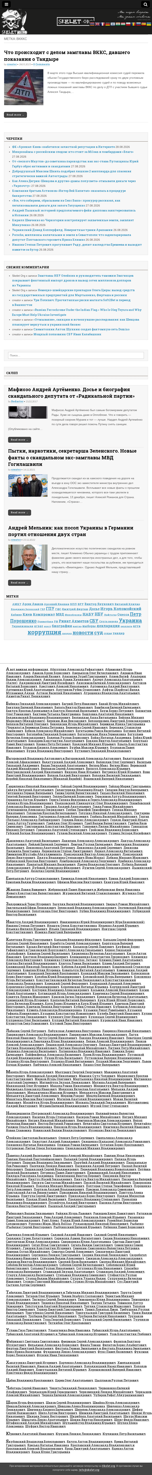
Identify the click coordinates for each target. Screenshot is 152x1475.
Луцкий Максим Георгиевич (118, 1061)
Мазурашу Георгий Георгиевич (79, 1072)
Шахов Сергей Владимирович (68, 1402)
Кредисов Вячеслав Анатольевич (122, 997)
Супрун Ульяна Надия (88, 1278)
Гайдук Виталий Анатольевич (30, 790)
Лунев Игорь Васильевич (63, 1058)
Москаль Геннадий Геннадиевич (100, 1102)
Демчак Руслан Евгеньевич (92, 844)
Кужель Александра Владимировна (54, 1010)
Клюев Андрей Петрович (121, 963)
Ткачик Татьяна (103, 1303)
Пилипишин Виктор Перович (78, 1176)
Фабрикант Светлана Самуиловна (32, 1341)
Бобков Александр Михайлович (49, 731)
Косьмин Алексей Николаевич (114, 990)
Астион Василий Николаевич (59, 693)
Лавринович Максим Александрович (98, 1034)
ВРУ (81, 604)
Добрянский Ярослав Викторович (32, 861)
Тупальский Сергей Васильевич (107, 1319)
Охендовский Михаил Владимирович (95, 1148)
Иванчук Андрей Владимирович (32, 922)
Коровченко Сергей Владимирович (32, 987)
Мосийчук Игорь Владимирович (48, 1102)
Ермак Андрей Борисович (128, 878)
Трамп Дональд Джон (101, 1309)
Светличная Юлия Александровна (32, 1241)
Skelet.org (108, 1465)
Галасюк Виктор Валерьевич (126, 790)
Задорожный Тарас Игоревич (28, 904)
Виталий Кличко (127, 604)
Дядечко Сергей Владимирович (55, 871)
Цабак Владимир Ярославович (29, 1380)
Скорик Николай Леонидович (105, 1255)
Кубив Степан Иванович (92, 1007)
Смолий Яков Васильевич (78, 1262)
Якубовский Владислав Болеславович (35, 1441)
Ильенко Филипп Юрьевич (26, 929)
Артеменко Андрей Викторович (115, 686)
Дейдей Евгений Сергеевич (48, 844)
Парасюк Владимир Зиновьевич (47, 1162)
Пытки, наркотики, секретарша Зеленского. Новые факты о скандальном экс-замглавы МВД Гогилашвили (72, 457)
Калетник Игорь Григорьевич (29, 940)
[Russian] (138, 23)
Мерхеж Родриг (73, 1096)
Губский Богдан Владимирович (30, 833)
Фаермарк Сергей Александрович (86, 1341)
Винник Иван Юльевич (82, 772)
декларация (108, 626)
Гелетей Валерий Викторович (28, 796)
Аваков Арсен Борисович (51, 673)
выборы (89, 626)
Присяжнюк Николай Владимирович (88, 1192)
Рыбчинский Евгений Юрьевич (77, 1227)
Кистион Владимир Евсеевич (45, 957)
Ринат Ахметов (74, 621)
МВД (60, 614)
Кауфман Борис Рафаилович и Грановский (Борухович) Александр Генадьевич (73, 948)
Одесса (123, 614)
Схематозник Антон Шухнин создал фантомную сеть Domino (81, 329)
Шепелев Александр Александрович (102, 1409)
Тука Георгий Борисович (62, 1319)
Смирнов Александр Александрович (114, 1258)
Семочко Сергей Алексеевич (72, 1251)
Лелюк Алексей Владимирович (110, 1041)
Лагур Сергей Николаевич (57, 1038)
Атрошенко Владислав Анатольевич (112, 693)
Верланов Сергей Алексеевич (62, 768)
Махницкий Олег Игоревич (27, 1086)
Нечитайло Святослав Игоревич (107, 1123)
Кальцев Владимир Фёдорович (78, 940)
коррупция (44, 632)
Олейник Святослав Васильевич (31, 1138)
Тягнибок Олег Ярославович (69, 1323)
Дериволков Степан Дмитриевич (67, 851)
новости (83, 632)
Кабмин (16, 614)
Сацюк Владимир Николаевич (126, 1238)
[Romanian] (133, 23)
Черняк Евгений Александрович (67, 1395)
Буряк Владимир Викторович (50, 751)
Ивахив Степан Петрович (25, 925)
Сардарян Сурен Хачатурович (29, 1238)
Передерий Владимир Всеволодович (108, 1169)
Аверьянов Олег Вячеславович (95, 673)
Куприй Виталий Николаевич (75, 1020)
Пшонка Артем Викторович (120, 1202)
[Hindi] (118, 23)
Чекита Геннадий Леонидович (73, 1388)
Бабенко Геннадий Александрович (33, 704)
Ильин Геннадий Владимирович (74, 929)
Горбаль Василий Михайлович (113, 816)
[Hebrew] (113, 23)
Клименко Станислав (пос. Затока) (71, 960)
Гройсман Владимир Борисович (113, 830)
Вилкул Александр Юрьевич (108, 768)
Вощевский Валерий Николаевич (109, 779)
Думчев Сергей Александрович (106, 868)
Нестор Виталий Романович (59, 1123)
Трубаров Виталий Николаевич (52, 1316)
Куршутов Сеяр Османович (27, 1023)
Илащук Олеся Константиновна (72, 925)
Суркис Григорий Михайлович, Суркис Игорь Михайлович (69, 1281)
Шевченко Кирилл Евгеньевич (50, 1409)
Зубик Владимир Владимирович (105, 911)
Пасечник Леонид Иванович (51, 1166)
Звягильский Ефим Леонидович (31, 908)
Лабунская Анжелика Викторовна (74, 1031)
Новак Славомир (18, 1130)
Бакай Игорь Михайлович (119, 704)
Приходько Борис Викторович (91, 1196)
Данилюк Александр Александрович (90, 841)
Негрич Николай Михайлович (51, 1120)
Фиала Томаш (90, 1345)
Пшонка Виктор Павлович (26, 1206)
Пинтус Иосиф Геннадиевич (50, 1179)
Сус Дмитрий (128, 1281)
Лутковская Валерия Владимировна (112, 1058)
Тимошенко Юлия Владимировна (104, 1299)
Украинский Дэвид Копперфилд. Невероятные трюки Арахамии (62, 230)
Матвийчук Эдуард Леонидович (64, 1082)
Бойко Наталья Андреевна (111, 737)
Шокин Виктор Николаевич (91, 1420)
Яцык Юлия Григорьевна (50, 1452)
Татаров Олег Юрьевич (43, 1296)
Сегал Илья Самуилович (50, 1245)
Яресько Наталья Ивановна (48, 1445)
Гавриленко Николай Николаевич (32, 786)
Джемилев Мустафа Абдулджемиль (34, 854)
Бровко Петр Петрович (53, 744)
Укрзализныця (22, 626)
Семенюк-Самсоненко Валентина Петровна (106, 1248)
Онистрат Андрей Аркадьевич (56, 1141)
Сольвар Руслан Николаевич (52, 1268)
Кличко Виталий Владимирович (31, 963)
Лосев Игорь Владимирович (104, 1054)
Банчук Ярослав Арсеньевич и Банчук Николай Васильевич (52, 711)
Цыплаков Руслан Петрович (117, 1380)
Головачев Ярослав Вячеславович (52, 813)
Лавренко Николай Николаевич (126, 1031)
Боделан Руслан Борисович (68, 737)
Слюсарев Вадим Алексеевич (62, 1258)
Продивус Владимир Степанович (94, 1199)
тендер (118, 633)
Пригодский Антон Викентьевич (32, 1192)
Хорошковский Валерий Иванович (114, 1369)
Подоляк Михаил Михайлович (60, 1186)
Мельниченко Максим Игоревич (52, 1092)
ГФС (58, 609)
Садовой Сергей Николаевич (115, 1234)
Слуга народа (108, 621)
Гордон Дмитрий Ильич (129, 820)
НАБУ (88, 614)
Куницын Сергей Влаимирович (112, 1017)
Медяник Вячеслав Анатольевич (83, 1089)
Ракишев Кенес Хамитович (114, 1213)
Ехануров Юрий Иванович (124, 882)
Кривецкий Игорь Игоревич (27, 1000)
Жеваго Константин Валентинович (33, 893)
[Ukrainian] (149, 23)
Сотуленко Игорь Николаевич (99, 1268)
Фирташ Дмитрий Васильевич (29, 1348)
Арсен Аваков (32, 604)
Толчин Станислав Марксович (107, 1306)
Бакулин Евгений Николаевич (29, 707)
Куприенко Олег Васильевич (28, 1020)
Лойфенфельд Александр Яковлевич (53, 1054)
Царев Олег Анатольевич (74, 1380)
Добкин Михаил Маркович (127, 857)
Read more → (15, 114)
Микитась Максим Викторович (30, 1099)
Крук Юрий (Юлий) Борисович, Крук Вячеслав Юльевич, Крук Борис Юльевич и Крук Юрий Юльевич (75, 1001)
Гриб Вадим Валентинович (105, 823)
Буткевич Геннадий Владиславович (103, 751)
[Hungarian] (123, 23)
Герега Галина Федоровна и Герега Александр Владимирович (95, 800)
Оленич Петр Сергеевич (76, 1138)
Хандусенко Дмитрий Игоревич (31, 1362)
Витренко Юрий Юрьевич (121, 772)
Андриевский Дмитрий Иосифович (47, 683)
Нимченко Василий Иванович (126, 1127)
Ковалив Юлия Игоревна (41, 970)
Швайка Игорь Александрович (116, 1402)
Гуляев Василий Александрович (82, 833)
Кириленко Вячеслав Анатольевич (98, 953)
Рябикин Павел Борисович (123, 1227)
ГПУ (50, 608)
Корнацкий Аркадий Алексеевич (115, 983)
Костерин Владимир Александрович (60, 990)
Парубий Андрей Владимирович (99, 1162)
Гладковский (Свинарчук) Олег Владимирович (91, 803)
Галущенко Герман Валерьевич (29, 793)
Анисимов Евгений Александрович (103, 683)
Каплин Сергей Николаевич (27, 943)
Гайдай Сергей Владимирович (84, 786)
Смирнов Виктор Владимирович (31, 1262)
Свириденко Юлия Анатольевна (86, 1241)
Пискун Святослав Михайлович (56, 1182)
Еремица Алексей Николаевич (84, 878)
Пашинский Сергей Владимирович (52, 1169)
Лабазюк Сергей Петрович (26, 1031)
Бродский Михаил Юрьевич (94, 744)
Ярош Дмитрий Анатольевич (87, 1448)
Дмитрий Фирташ (75, 609)
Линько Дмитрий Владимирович (125, 1044)
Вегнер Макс (98, 765)
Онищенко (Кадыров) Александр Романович (115, 1141)
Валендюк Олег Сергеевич (115, 762)
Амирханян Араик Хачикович (67, 679)
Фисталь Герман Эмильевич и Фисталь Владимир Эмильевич (102, 1348)
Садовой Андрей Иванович (71, 1234)
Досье (94, 609)
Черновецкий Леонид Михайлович (106, 1392)
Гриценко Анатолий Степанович (61, 830)
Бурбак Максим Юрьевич (88, 747)
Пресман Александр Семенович (110, 1189)
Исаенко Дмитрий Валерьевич (58, 932)
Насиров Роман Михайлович (98, 1117)
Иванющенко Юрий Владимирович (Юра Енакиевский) (102, 922)
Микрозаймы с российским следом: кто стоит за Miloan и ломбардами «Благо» (73, 152)
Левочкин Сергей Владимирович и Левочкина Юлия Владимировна (79, 1039)
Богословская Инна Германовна (101, 734)
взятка (77, 626)
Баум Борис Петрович (117, 711)
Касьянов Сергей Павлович (93, 946)
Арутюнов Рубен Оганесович (78, 689)
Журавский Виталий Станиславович (91, 893)
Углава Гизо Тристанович (26, 1330)
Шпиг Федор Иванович (131, 1420)
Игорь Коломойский (120, 608)
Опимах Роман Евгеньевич (77, 1145)
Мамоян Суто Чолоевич (97, 1076)
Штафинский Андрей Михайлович (33, 1423)
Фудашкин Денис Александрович (69, 1352)
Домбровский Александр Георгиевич (87, 861)
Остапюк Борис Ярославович (122, 1145)
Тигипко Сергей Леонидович (54, 1299)
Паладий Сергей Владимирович (88, 1159)
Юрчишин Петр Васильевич (124, 1434)
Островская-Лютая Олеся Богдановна (35, 1148)
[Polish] (128, 23)
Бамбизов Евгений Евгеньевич (117, 707)
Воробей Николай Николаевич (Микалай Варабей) (44, 779)
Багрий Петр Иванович (79, 704)
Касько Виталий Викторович (48, 946)
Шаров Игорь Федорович (25, 1402)
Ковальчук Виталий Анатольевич (88, 970)
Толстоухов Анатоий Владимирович (53, 1306)
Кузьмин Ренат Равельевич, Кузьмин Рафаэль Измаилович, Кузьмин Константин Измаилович (74, 1011)
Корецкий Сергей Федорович (66, 983)
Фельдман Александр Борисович (53, 1345)
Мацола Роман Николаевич (71, 1086)
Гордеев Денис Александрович (85, 820)
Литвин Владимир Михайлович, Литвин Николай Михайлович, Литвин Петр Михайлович (78, 1048)
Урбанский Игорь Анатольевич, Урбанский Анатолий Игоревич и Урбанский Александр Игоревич (73, 1332)
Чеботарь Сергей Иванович (27, 1388)
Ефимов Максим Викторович (79, 882)
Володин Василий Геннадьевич (116, 775)
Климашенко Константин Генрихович (100, 957)
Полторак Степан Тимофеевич (109, 1186)
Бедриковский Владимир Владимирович (38, 717)
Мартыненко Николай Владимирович (102, 1079)
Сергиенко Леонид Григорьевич (55, 1255)
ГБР (42, 609)
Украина (130, 620)
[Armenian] (92, 23)
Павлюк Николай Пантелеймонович (34, 1159)
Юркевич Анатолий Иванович (30, 1434)
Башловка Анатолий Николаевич (108, 714)
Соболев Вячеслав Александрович (32, 1265)
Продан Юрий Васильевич (46, 1199)
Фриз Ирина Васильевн (24, 1352)
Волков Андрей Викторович (68, 775)
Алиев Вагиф (119, 676)
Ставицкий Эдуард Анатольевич (69, 1271)
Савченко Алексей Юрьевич (27, 1234)
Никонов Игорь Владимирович (78, 1127)
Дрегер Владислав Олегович (98, 864)
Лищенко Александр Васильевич (31, 1051)
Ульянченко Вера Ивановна (69, 1330)
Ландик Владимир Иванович (101, 1038)
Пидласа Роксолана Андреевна (29, 1176)
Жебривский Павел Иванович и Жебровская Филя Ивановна (94, 889)
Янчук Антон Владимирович (89, 1441)
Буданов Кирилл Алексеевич (45, 747)
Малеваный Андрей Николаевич (52, 1076)
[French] (102, 23)
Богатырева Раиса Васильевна (99, 731)
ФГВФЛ (38, 626)
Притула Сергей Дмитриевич (44, 1196)
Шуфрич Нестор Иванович (45, 1426)
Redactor (17, 401)
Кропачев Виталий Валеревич (73, 1000)
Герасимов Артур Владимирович (120, 796)
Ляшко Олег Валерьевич (101, 1065)
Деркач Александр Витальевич (118, 851)
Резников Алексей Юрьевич (105, 1217)
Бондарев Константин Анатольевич (56, 741)
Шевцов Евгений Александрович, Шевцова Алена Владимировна (55, 1406)
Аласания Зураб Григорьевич (84, 676)
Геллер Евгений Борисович (73, 796)
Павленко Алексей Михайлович (77, 1155)
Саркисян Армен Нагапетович (77, 1238)
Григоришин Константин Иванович (53, 826)
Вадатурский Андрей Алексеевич (68, 762)
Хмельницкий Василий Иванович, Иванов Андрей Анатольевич (73, 1364)
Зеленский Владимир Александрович (87, 908)
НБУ (99, 614)
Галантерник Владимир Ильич (79, 790)
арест (47, 626)
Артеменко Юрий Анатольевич (30, 689)
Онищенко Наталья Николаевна (30, 1145)
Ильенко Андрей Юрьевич (118, 925)
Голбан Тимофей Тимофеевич (88, 810)
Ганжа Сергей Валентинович (76, 793)
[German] (107, 23)
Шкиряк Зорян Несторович (47, 1416)
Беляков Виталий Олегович (27, 724)
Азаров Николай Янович (41, 676)
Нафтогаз (110, 614)
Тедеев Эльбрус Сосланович (82, 1296)
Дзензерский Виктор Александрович (92, 854)
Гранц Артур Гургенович (25, 823)
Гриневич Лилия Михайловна (106, 826)
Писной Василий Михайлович (107, 1182)
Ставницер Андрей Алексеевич (120, 1271)
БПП (73, 604)
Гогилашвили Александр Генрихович (35, 810)
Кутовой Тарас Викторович (71, 1023)
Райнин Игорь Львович (74, 1213)
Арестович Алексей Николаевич (63, 686)
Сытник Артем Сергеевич (26, 1285)
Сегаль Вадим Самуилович (92, 1245)
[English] (97, 23)
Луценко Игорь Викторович (27, 1061)
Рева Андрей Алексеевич (63, 1217)
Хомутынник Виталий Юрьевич (61, 1369)
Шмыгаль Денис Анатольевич (44, 1420)
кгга (136, 626)
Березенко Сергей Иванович (87, 727)
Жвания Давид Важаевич (26, 889)
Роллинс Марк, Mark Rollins (49, 1224)
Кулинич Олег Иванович (67, 1017)
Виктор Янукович (99, 604)
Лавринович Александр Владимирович (36, 1034)
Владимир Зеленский (25, 609)
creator (12, 64)
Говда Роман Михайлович (113, 806)
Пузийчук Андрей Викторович (72, 1202)
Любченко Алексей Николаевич (57, 1065)
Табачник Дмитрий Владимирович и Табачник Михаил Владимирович (62, 1292)
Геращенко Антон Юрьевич (27, 800)
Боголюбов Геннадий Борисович (51, 734)
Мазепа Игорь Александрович (29, 1072)
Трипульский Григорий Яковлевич (102, 1313)
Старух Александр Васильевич (30, 1275)
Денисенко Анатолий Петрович (50, 848)
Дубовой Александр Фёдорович (56, 868)
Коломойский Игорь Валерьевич (107, 976)
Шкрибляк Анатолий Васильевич (96, 1416)
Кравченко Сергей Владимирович (118, 993)
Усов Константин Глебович (130, 1334)
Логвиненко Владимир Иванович (84, 1051)
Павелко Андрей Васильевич (28, 1155)
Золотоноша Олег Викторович (55, 911)
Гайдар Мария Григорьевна (130, 786)
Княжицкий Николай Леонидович (33, 967)
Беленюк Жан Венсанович (66, 721)
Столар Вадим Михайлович (47, 1278)
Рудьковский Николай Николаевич (100, 1224)
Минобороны (73, 614)
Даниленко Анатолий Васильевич (33, 841)
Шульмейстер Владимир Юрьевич (89, 1423)
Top (142, 1465)
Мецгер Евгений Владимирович (110, 1096)
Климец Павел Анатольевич (121, 960)
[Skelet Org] (76, 21)
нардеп (67, 633)
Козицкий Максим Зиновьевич (105, 973)
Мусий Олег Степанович (109, 1106)
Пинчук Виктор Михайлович (97, 1179)
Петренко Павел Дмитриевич (63, 1172)
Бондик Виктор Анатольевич (108, 741)
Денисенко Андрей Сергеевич (99, 848)
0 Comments (41, 64)
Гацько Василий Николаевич (122, 793)
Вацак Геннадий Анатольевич (64, 765)
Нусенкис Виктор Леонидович (112, 1130)
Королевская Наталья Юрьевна (84, 987)
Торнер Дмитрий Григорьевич (60, 1309)
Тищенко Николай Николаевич (65, 1303)
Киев (27, 614)
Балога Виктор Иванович (73, 707)
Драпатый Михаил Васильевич (51, 864)
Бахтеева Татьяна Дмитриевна (57, 714)
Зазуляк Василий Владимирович (78, 904)
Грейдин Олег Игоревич (64, 823)
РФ (56, 621)
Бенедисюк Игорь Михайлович (74, 724)
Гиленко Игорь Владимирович (29, 803)
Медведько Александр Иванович (31, 1089)
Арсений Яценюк (56, 604)
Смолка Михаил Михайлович (122, 1262)
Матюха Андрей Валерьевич (114, 1082)
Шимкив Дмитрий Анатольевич (104, 1413)
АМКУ (16, 604)
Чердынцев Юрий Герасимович (53, 1392)
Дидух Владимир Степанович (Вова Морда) (71, 857)
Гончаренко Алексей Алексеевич (63, 816)
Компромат (44, 614)
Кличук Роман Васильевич (80, 963)
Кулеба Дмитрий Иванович (118, 1013)
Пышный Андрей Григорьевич (72, 1206)
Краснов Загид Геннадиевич (73, 997)
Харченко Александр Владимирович (87, 1362)
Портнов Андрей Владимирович (59, 1189)
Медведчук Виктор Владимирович (121, 1086)
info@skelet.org (89, 1469)
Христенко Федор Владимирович (31, 1373)
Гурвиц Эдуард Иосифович (130, 833)
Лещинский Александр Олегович (71, 1044)
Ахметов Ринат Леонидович (28, 696)
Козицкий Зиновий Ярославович (53, 973)
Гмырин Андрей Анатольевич (67, 806)
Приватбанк (45, 621)
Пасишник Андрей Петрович (97, 1166)
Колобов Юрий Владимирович (58, 976)
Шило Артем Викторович (57, 1413)
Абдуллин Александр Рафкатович (77, 669)
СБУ (93, 621)
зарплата (126, 626)
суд (98, 632)
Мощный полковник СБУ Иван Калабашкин (67, 334)
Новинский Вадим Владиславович (60, 1130)
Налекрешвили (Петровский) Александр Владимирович (50, 1113)
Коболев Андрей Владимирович (86, 967)
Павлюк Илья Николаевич (124, 1155)
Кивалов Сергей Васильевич (48, 953)
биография (62, 626)
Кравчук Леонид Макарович (28, 997)
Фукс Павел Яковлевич (115, 1352)
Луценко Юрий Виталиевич (72, 1061)
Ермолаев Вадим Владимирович (31, 882)
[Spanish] (143, 23)
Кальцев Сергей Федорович (123, 940)
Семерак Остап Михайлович (28, 1251)
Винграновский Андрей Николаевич (34, 772)
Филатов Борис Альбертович (124, 1345)
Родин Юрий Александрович (83, 1220)
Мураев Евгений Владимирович (64, 1106)
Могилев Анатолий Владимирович (84, 1099)
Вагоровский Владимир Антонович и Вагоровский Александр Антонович (63, 758)
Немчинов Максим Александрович (104, 1120)
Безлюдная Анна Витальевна (94, 717)
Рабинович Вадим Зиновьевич (30, 1213)
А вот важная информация (27, 669)
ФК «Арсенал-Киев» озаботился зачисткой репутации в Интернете (63, 147)
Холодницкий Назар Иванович (108, 1366)
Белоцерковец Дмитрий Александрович (119, 721)
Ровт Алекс (50, 1220)
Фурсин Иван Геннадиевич (58, 1355)
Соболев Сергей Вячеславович (81, 1265)
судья (108, 633)
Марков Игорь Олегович (53, 1079)
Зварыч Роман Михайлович (127, 904)
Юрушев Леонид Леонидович (78, 1434)
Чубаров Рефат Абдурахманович (118, 1395)
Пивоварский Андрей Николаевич (113, 1172)
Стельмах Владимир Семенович (81, 1275)
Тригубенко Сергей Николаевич (49, 1313)
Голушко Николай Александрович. (106, 813)
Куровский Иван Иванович (121, 1020)
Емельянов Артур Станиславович (32, 878)
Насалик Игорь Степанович (53, 1117)
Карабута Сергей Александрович (75, 943)
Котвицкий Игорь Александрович (64, 993)
